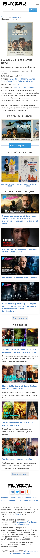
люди (3, 500)
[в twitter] (17, 492)
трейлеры (5, 497)
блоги (35, 497)
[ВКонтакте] (12, 492)
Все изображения (20, 146)
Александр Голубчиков (26, 522)
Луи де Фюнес (14, 79)
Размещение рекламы (20, 553)
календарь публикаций (29, 500)
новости (13, 497)
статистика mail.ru (8, 503)
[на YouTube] (23, 492)
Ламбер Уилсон (29, 81)
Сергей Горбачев (21, 524)
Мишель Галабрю (28, 79)
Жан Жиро (16, 84)
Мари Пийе (17, 81)
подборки (13, 500)
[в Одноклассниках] (28, 492)
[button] (36, 130)
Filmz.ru (18, 514)
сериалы (28, 497)
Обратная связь (30, 551)
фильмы (21, 497)
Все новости (20, 318)
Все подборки (20, 474)
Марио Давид (6, 81)
